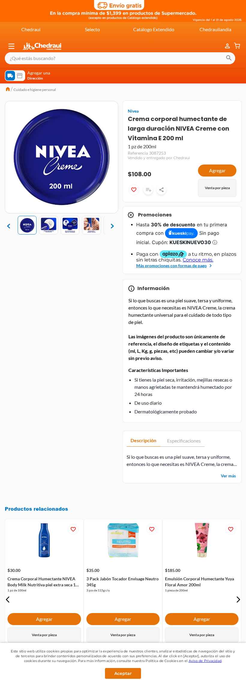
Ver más (228, 475)
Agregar (217, 170)
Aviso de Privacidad (205, 661)
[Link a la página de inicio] (8, 90)
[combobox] (120, 58)
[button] (11, 46)
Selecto (92, 29)
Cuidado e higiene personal (35, 89)
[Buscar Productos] (228, 58)
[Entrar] (224, 46)
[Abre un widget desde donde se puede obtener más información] (221, 669)
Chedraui (30, 29)
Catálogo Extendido (153, 29)
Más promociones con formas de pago (171, 265)
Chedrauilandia (215, 29)
